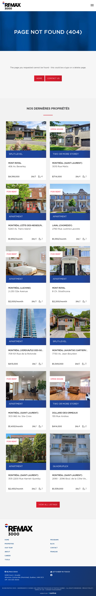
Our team (9, 547)
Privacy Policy (87, 588)
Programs (54, 540)
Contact (54, 547)
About (7, 551)
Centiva (52, 593)
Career (8, 555)
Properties (9, 543)
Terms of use (39, 589)
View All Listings (48, 505)
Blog (52, 543)
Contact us (53, 78)
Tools (7, 559)
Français (54, 551)
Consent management (53, 589)
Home (39, 78)
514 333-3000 (13, 580)
